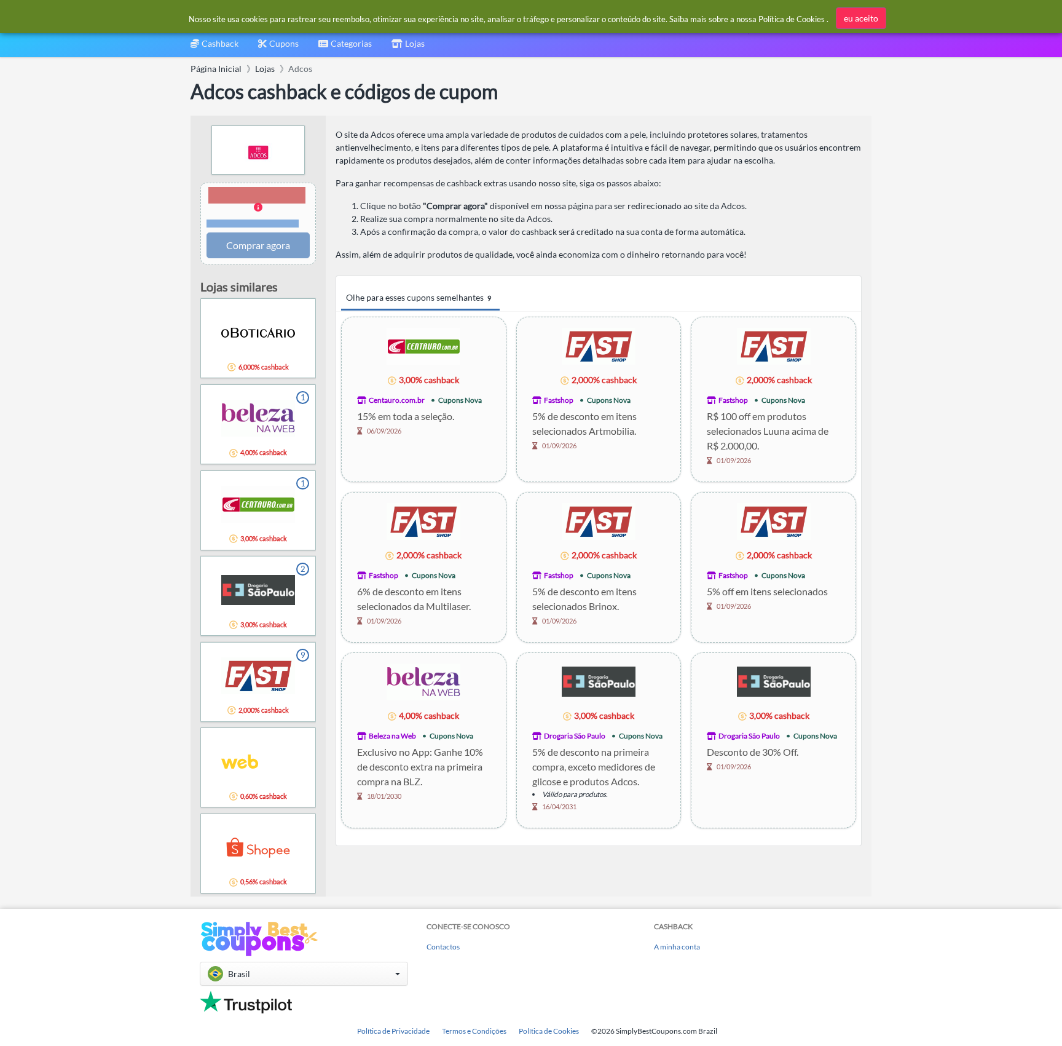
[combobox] (345, 47)
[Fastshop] (598, 345)
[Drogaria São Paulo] (598, 681)
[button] (258, 208)
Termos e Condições (474, 1031)
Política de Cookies (549, 1031)
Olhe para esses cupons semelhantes (418, 297)
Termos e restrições (253, 224)
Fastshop (558, 400)
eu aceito (861, 18)
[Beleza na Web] (423, 681)
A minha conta (677, 946)
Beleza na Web (392, 735)
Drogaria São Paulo (574, 735)
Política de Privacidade (393, 1031)
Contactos (443, 946)
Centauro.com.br (397, 400)
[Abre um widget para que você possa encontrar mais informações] (1013, 1024)
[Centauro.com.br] (423, 345)
